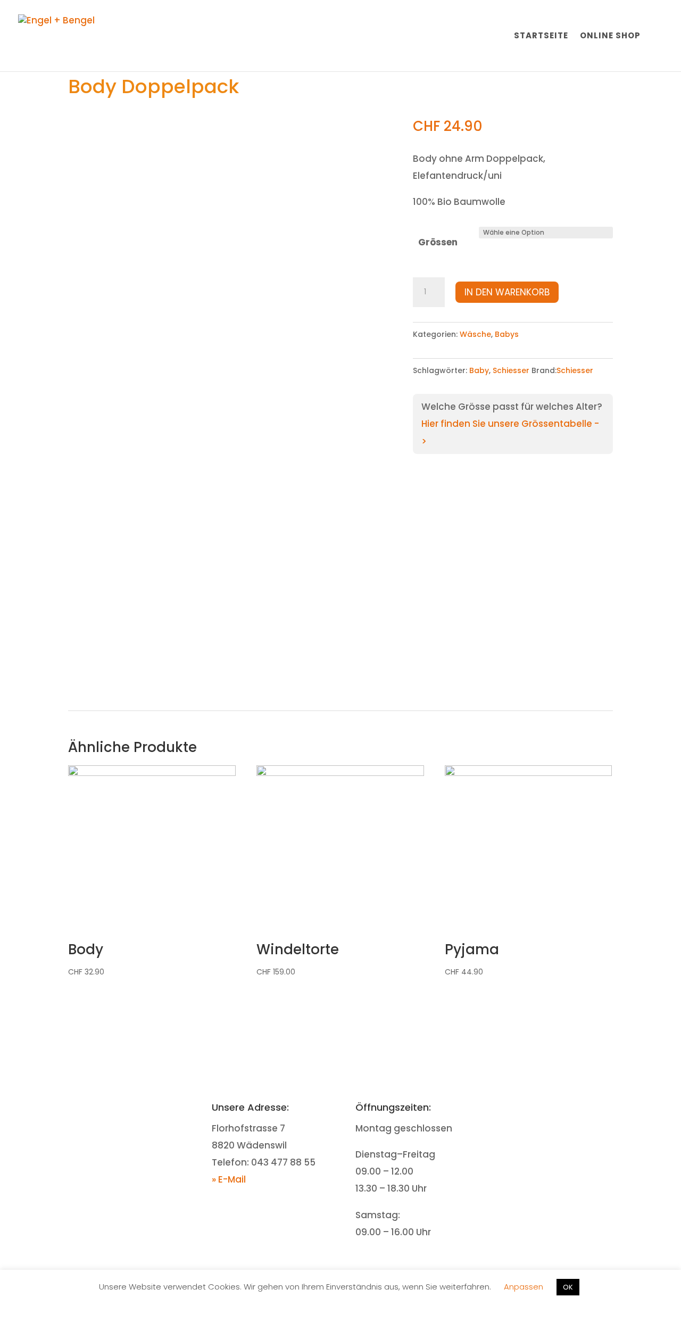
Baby (479, 370)
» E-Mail (229, 1179)
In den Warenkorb (507, 292)
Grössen (438, 242)
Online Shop (610, 36)
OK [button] (568, 1287)
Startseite (541, 36)
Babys (507, 334)
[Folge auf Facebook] (545, 1109)
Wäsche (475, 334)
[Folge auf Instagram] (566, 1109)
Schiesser (511, 370)
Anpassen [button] (523, 1286)
